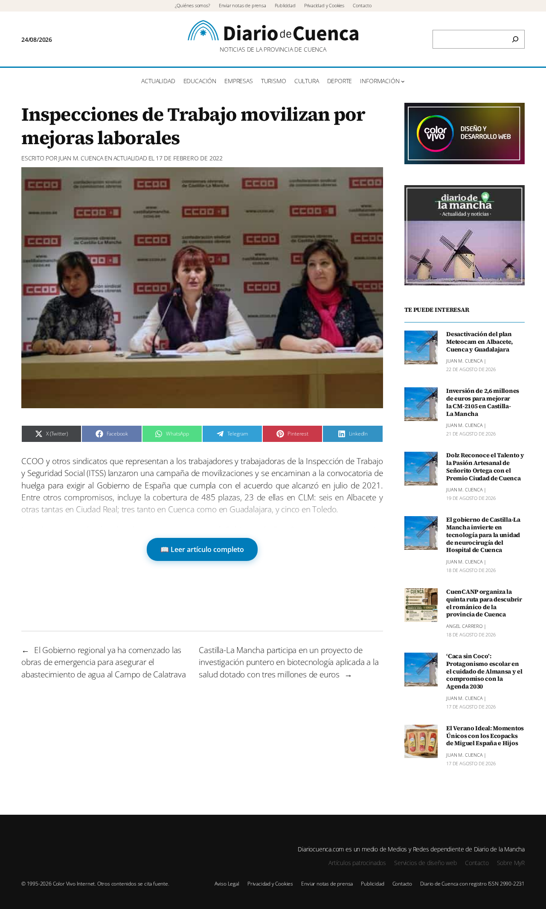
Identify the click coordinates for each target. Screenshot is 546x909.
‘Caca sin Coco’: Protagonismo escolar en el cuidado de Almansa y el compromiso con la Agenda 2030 (484, 672)
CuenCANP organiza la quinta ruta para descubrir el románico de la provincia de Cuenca (484, 603)
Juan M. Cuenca (80, 158)
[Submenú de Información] (403, 81)
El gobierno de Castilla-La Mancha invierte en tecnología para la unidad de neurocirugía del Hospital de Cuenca (483, 535)
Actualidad (130, 158)
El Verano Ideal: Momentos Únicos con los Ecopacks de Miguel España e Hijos (485, 736)
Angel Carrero (464, 626)
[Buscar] (515, 39)
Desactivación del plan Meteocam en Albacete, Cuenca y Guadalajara (479, 342)
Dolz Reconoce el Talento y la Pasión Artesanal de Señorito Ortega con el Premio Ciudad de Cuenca (485, 467)
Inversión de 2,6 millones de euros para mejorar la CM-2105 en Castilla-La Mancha (482, 402)
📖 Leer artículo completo (202, 549)
